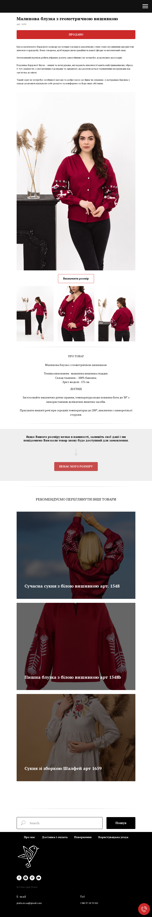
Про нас (29, 837)
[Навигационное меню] (145, 6)
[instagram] (25, 877)
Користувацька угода (113, 837)
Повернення (83, 837)
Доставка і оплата (54, 837)
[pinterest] (32, 877)
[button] (76, 466)
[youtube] (38, 877)
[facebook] (19, 877)
